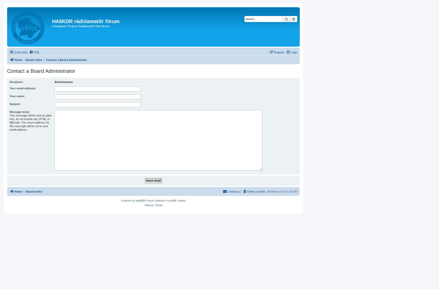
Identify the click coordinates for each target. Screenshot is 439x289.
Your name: (17, 96)
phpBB (140, 200)
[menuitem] (34, 52)
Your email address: (23, 88)
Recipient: (16, 81)
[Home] (30, 26)
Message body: (20, 111)
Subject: (15, 104)
